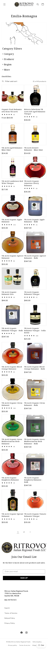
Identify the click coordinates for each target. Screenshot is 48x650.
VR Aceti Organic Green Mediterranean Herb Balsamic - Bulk (34, 441)
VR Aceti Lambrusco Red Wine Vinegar (12, 182)
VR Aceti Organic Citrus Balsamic (12, 404)
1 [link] (18, 532)
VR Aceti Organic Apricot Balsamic (12, 257)
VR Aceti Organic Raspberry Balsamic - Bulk (33, 480)
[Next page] (30, 532)
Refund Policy (9, 618)
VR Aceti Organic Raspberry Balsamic (10, 479)
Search (7, 608)
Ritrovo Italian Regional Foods (20, 642)
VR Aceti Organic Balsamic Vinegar (32, 293)
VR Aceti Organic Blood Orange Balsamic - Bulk (34, 368)
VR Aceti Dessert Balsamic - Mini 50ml (33, 149)
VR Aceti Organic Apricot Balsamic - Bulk (35, 257)
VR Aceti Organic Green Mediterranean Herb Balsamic (12, 441)
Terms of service (24, 645)
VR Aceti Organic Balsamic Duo (9, 293)
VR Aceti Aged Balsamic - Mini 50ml (13, 149)
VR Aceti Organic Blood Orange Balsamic (12, 368)
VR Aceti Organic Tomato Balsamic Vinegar (35, 515)
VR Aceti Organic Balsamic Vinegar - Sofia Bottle (35, 330)
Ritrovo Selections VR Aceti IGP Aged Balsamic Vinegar (34, 111)
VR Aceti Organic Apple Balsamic (12, 220)
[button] (4, 4)
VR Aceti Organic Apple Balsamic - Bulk (34, 220)
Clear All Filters (6, 76)
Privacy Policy (9, 623)
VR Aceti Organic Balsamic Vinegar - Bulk (12, 329)
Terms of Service (10, 613)
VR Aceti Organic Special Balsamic (12, 515)
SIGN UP (24, 578)
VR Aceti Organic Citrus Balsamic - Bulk (34, 404)
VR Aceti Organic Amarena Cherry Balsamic (31, 183)
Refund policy (37, 642)
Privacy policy (12, 645)
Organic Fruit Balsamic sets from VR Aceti (12, 110)
